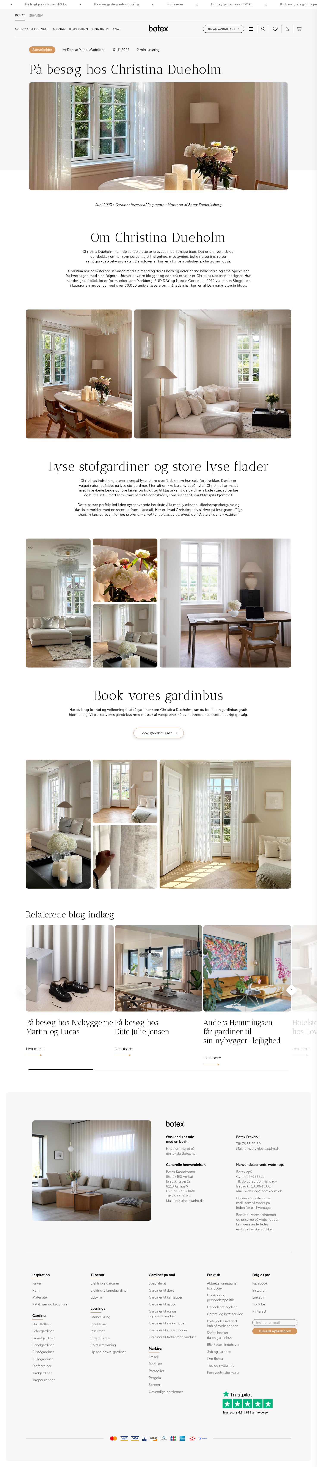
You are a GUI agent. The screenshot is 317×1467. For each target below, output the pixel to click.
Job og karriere (219, 1352)
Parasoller (156, 1371)
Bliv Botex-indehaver (223, 1344)
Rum (36, 1290)
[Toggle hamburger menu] (251, 28)
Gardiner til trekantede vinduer (172, 1337)
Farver (37, 1283)
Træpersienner (43, 1380)
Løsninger (99, 1308)
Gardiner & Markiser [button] (32, 28)
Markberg (144, 281)
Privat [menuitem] (20, 15)
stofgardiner (137, 485)
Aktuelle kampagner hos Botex (222, 1286)
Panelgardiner (43, 1345)
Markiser (155, 1364)
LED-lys (97, 1297)
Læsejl (154, 1357)
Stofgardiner (42, 1366)
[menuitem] (32, 29)
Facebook (260, 1283)
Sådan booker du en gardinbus (219, 1335)
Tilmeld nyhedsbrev (275, 1331)
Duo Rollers (41, 1324)
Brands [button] (59, 28)
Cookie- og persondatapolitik (220, 1297)
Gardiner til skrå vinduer (167, 1323)
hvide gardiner (190, 490)
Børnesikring (100, 1317)
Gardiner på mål (162, 1275)
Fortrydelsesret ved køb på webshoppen (222, 1323)
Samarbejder (42, 50)
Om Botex (215, 1358)
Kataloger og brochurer (50, 1304)
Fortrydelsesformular (223, 1372)
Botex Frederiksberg (205, 205)
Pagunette (156, 205)
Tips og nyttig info (221, 1365)
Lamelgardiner (43, 1338)
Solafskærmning (103, 1345)
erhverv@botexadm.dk (262, 1148)
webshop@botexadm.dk (263, 1191)
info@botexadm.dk (189, 1201)
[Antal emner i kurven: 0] (299, 28)
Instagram (213, 261)
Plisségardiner (43, 1352)
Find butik (100, 28)
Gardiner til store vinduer (168, 1330)
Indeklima (98, 1324)
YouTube (258, 1304)
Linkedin (258, 1297)
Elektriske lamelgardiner (109, 1290)
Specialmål (157, 1283)
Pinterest (259, 1311)
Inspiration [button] (78, 28)
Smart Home (101, 1338)
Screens (155, 1385)
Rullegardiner (42, 1359)
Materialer (40, 1297)
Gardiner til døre (161, 1290)
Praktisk (213, 1275)
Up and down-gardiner (108, 1352)
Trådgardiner (42, 1373)
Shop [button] (117, 28)
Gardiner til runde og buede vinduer (162, 1314)
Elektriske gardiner (105, 1283)
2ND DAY (162, 281)
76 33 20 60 (251, 1144)
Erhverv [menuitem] (36, 15)
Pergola (155, 1378)
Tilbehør (97, 1275)
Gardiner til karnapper (165, 1297)
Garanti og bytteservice (225, 1314)
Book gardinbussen (157, 733)
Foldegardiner (43, 1331)
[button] (292, 990)
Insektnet (98, 1331)
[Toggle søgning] (263, 29)
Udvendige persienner (166, 1392)
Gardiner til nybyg (162, 1304)
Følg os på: (261, 1275)
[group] (70, 991)
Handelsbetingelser (222, 1307)
